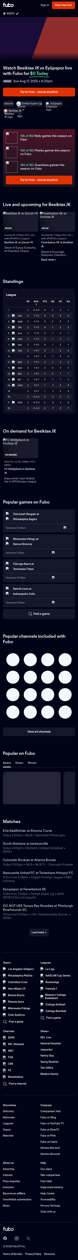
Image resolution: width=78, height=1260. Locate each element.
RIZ (19, 379)
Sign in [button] (45, 5)
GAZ (20, 339)
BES (20, 373)
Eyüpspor (56, 103)
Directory (49, 1254)
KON (20, 402)
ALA (20, 333)
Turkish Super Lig (32, 103)
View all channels (39, 731)
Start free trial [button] (63, 5)
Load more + (39, 932)
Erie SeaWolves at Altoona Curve (27, 830)
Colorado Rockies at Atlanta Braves (29, 860)
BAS (20, 362)
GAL (20, 315)
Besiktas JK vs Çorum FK (18, 242)
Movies (32, 762)
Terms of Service (12, 1254)
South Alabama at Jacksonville (25, 843)
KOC (20, 368)
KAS (20, 345)
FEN (20, 350)
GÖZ (20, 385)
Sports (7, 762)
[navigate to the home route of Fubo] (8, 5)
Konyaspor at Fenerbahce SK (24, 889)
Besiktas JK (15, 110)
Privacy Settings (50, 1205)
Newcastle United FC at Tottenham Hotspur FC (38, 873)
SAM (20, 321)
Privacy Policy (33, 1254)
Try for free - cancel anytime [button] (39, 92)
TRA (20, 327)
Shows (19, 762)
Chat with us (48, 1211)
